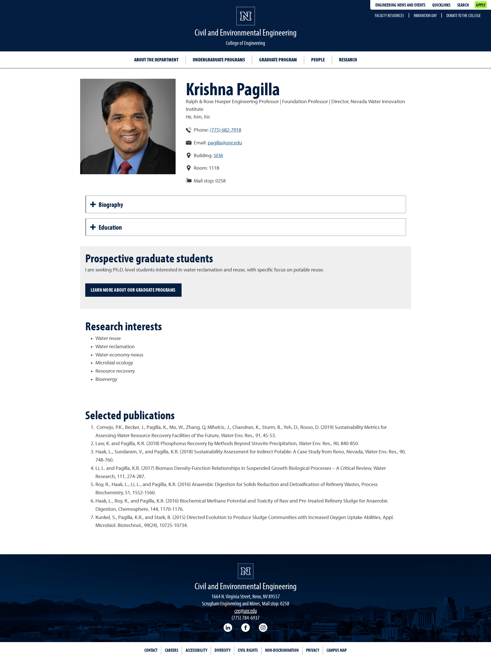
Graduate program (278, 59)
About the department (156, 59)
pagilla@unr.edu (225, 143)
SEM (218, 155)
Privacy (312, 650)
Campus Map (336, 650)
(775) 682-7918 (225, 130)
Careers (171, 650)
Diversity (222, 650)
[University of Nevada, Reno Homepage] (245, 571)
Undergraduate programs (219, 59)
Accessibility (196, 650)
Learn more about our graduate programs (133, 290)
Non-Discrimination (282, 650)
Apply (480, 5)
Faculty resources (389, 15)
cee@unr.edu (245, 610)
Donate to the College (463, 15)
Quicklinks (441, 5)
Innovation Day (425, 15)
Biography (111, 204)
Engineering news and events (400, 5)
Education (110, 227)
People (318, 59)
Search (463, 5)
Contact (150, 650)
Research (348, 59)
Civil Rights (248, 650)
